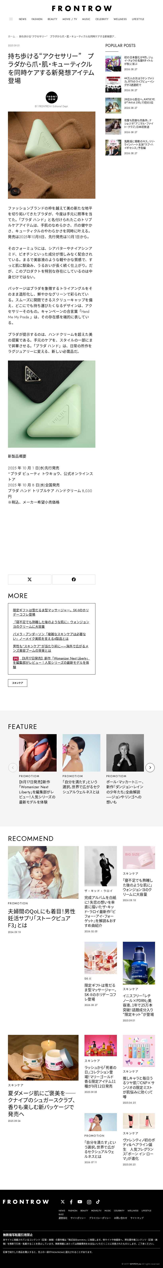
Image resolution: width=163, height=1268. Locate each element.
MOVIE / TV (70, 19)
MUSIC (86, 19)
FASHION (37, 19)
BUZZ (61, 1214)
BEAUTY (52, 19)
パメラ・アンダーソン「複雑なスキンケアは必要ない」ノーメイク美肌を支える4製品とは (49, 636)
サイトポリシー (78, 1218)
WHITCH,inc (135, 1263)
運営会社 (63, 1218)
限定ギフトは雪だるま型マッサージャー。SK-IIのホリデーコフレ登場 (51, 612)
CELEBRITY (102, 19)
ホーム (11, 36)
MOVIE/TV (96, 1210)
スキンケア (17, 683)
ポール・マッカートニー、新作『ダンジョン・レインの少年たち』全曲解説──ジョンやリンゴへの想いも (125, 792)
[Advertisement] (51, 539)
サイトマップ (137, 1218)
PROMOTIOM (29, 776)
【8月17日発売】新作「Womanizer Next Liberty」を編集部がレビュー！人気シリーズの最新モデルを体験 (51, 663)
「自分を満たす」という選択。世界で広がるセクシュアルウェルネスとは (81, 787)
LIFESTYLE (138, 19)
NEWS (22, 19)
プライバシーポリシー (100, 1218)
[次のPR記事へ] (150, 767)
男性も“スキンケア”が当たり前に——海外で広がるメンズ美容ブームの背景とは (50, 648)
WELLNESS (120, 19)
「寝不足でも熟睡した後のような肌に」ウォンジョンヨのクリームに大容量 (51, 624)
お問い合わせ (120, 1218)
